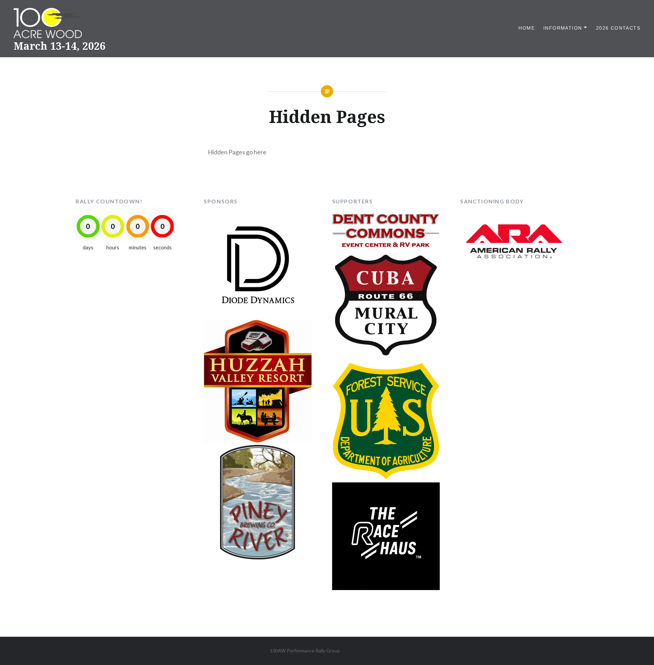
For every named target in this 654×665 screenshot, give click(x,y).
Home (526, 28)
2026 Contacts (618, 28)
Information (562, 28)
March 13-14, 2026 (60, 46)
